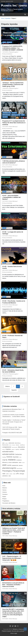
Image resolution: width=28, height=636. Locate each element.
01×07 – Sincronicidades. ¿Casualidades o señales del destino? (11, 197)
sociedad (21, 524)
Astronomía (5, 445)
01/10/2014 (5, 304)
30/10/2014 (5, 201)
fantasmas (18, 454)
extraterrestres (8, 454)
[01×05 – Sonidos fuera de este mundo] (14, 255)
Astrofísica (17, 443)
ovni (4, 465)
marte (4, 460)
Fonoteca (4, 494)
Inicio (3, 485)
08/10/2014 (5, 270)
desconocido (14, 447)
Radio (4, 42)
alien (3, 443)
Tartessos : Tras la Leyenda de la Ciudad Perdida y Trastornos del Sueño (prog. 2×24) (12, 84)
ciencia (13, 445)
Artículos (5, 524)
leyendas (16, 457)
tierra (14, 473)
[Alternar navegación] (3, 14)
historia (9, 457)
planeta (21, 465)
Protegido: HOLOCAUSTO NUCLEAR (12, 432)
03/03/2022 (5, 588)
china (10, 445)
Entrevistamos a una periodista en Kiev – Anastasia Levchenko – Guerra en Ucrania (13, 584)
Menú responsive (25, 1)
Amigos (4, 498)
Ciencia (4, 490)
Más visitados (6, 114)
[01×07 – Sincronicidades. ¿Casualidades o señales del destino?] (14, 184)
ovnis (9, 465)
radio (3, 473)
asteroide (11, 443)
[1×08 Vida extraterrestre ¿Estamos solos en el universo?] (14, 150)
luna (20, 457)
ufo (17, 474)
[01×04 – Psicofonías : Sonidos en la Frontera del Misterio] (14, 290)
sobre (7, 473)
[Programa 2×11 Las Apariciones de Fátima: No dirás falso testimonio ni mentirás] (14, 110)
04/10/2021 (5, 618)
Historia (14, 112)
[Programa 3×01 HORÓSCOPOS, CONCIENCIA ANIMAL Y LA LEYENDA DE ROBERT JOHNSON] (14, 35)
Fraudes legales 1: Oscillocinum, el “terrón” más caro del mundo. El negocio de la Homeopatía (14, 421)
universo (5, 476)
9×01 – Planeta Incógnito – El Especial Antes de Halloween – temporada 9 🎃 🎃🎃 (12, 558)
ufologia (22, 473)
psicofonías (19, 468)
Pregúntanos (5, 501)
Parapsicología (16, 114)
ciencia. (17, 445)
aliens (6, 443)
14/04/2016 (5, 88)
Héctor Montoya (13, 126)
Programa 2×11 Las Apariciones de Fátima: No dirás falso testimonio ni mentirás (13, 122)
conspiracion (6, 447)
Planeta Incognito (13, 52)
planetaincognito (9, 468)
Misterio (4, 488)
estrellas (22, 449)
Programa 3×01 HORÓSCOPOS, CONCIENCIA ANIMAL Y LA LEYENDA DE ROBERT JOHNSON (12, 48)
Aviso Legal (13, 633)
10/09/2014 (5, 374)
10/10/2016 (5, 52)
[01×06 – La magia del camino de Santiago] (14, 221)
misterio (12, 460)
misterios (19, 460)
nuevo (23, 462)
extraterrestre (7, 452)
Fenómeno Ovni (7, 112)
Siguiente (14, 390)
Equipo (4, 496)
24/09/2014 (5, 339)
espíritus (17, 449)
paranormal (15, 465)
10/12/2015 (5, 126)
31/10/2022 (5, 562)
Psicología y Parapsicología (13, 471)
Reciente (9, 42)
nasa (20, 462)
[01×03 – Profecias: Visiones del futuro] (14, 325)
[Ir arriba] (25, 629)
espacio (13, 449)
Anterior (7, 386)
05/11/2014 (5, 165)
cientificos (22, 445)
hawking (4, 457)
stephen (10, 473)
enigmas (8, 449)
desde (3, 449)
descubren (21, 447)
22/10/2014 (5, 235)
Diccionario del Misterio (8, 503)
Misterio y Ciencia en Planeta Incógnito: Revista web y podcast (12, 10)
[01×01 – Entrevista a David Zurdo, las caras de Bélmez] (14, 359)
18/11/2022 (5, 535)
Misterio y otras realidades (10, 462)
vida (9, 476)
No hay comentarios (7, 54)
